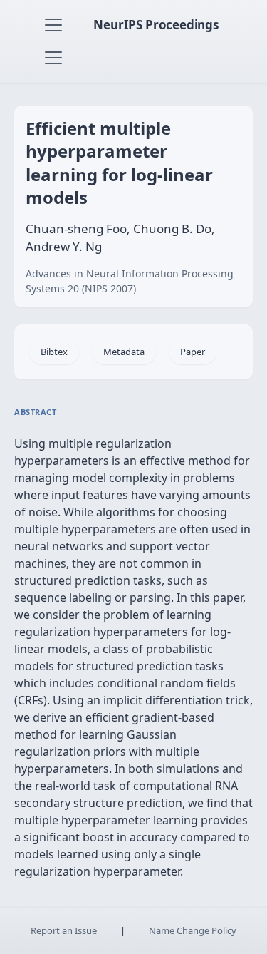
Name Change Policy (192, 930)
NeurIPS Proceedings (156, 24)
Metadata (124, 351)
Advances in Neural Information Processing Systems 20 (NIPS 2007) (130, 281)
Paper (192, 351)
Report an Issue (64, 930)
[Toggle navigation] (53, 25)
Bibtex (54, 351)
